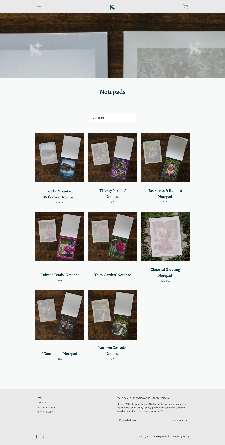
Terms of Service (47, 407)
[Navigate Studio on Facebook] (36, 436)
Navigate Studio (163, 436)
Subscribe (178, 420)
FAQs (39, 397)
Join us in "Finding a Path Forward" (144, 398)
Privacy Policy (45, 412)
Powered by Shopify (180, 436)
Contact (41, 402)
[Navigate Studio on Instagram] (42, 436)
